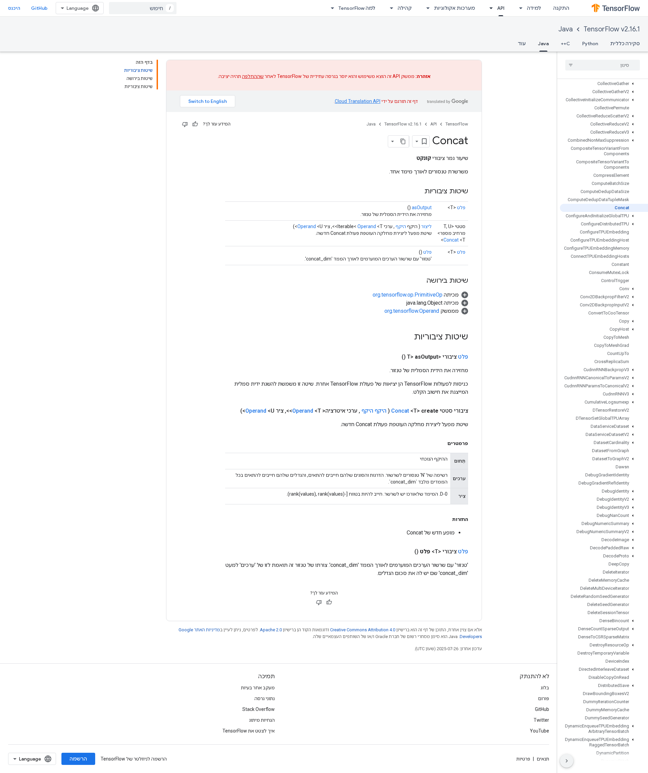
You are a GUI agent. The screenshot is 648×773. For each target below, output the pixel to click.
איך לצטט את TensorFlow (248, 731)
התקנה (561, 8)
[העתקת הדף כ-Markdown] (403, 141)
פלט (461, 207)
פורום (543, 698)
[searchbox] (602, 65)
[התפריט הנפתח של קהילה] (389, 8)
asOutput (422, 207)
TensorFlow (457, 124)
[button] (604, 84)
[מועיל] (195, 124)
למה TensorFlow (357, 8)
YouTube (539, 731)
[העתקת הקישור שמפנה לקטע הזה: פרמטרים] (441, 443)
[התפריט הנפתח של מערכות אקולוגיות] (426, 8)
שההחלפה (253, 76)
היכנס (14, 8)
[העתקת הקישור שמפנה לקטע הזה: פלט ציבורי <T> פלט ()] (406, 552)
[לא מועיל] (185, 124)
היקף (401, 226)
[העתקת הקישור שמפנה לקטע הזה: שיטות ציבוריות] (417, 192)
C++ (565, 43)
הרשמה (78, 759)
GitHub (39, 8)
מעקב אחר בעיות (258, 687)
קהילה (405, 8)
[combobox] (143, 8)
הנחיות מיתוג (262, 720)
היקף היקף (373, 411)
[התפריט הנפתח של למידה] (519, 8)
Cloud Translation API (357, 101)
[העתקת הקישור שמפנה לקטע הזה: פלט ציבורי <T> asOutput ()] (393, 357)
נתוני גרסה (264, 698)
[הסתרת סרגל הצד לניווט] (566, 761)
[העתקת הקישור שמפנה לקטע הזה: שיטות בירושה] (419, 281)
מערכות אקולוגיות (454, 8)
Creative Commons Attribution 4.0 (362, 629)
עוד (522, 43)
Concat (451, 240)
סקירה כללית (625, 43)
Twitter (541, 720)
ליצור (426, 226)
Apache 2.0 (271, 629)
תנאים (543, 759)
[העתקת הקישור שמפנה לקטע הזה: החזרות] (445, 519)
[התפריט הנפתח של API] (489, 8)
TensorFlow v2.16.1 (612, 29)
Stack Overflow (258, 709)
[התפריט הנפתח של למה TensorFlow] (330, 8)
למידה (534, 8)
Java (566, 29)
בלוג (545, 687)
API (501, 8)
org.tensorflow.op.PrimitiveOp (407, 295)
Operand (366, 226)
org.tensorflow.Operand (411, 311)
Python (590, 43)
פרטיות (523, 759)
